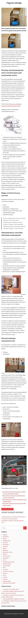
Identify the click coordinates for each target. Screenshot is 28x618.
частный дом (11, 512)
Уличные (5, 579)
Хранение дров (6, 581)
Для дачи (5, 546)
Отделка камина (7, 563)
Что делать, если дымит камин (10, 589)
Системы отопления (7, 509)
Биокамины (6, 536)
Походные (5, 569)
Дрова (4, 548)
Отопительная (6, 565)
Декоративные (6, 540)
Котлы (4, 560)
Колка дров (6, 558)
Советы (5, 573)
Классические (6, 556)
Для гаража (6, 544)
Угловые (5, 577)
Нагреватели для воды (8, 561)
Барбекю (5, 534)
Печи (4, 567)
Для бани (5, 542)
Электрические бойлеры (9, 583)
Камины (5, 554)
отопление (4, 512)
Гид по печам (14, 2)
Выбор (4, 538)
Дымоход (5, 550)
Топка (4, 575)
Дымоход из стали (7, 552)
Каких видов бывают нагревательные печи (13, 599)
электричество (19, 512)
